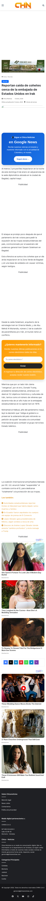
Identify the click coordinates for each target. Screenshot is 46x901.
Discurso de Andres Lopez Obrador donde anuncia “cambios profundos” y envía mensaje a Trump (20, 528)
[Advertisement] (23, 34)
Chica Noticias (7, 98)
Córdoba (4, 866)
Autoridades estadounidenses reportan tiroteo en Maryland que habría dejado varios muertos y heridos (20, 506)
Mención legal (6, 800)
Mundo (10, 77)
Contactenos (6, 806)
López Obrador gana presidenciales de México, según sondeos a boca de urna (18, 520)
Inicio (5, 77)
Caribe (4, 879)
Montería (5, 869)
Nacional (5, 875)
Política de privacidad (9, 810)
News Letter (6, 803)
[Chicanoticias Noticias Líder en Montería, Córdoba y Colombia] (23, 5)
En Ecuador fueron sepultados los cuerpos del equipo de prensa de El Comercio (20, 513)
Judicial (4, 872)
